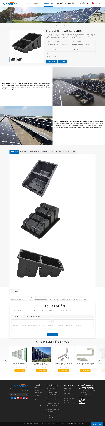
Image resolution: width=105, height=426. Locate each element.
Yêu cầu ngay (52, 61)
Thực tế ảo (81, 3)
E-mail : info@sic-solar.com (88, 390)
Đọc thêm (19, 370)
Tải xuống (62, 61)
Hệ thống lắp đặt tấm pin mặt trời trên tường (53, 393)
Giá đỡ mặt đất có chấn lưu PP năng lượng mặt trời (29, 316)
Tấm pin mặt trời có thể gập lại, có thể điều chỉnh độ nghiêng (53, 416)
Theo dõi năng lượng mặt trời (69, 403)
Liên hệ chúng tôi (70, 3)
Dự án (62, 3)
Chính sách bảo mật (65, 423)
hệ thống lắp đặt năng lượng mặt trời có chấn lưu (60, 299)
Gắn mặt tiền (67, 393)
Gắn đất (70, 25)
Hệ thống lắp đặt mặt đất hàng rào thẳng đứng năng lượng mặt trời (42, 364)
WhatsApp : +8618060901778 (85, 393)
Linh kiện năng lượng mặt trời (69, 399)
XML (57, 423)
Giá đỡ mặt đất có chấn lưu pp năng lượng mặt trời (27, 297)
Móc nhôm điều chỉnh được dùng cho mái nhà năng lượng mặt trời (85, 364)
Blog (36, 402)
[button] (99, 360)
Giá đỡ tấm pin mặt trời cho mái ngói (53, 410)
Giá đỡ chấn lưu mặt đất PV (59, 297)
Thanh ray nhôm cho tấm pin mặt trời (52, 389)
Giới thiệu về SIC (37, 3)
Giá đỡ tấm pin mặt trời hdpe (45, 297)
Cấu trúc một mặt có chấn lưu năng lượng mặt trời (53, 399)
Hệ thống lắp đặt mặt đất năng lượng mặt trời (76, 297)
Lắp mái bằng (67, 390)
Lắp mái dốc (67, 388)
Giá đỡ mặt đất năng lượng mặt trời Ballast (19, 299)
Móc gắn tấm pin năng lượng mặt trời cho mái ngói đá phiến (63, 364)
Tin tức (56, 3)
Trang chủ (28, 3)
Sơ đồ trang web (38, 406)
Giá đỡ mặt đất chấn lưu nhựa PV (79, 299)
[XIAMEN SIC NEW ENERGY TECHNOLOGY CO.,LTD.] (10, 3)
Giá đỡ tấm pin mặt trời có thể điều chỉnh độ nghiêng (53, 405)
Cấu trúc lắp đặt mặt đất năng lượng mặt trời (38, 299)
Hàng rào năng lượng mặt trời (19, 363)
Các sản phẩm (48, 3)
